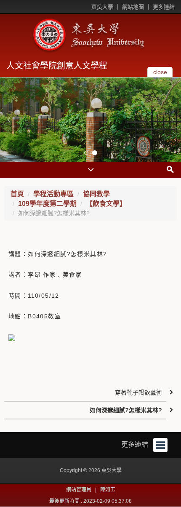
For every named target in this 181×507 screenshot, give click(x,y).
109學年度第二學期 (47, 203)
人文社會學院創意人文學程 (56, 65)
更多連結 (164, 7)
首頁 (17, 193)
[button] (8, 119)
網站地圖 (133, 7)
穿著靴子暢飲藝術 (138, 392)
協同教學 (96, 193)
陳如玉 (107, 490)
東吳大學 (102, 7)
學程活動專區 (53, 193)
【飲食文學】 (106, 203)
